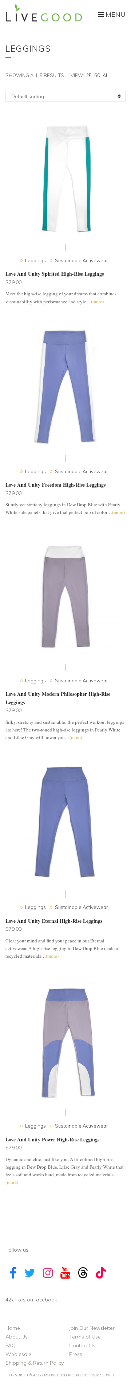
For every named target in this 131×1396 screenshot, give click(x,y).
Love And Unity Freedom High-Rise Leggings (55, 484)
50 (97, 75)
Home (12, 1328)
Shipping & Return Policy (34, 1363)
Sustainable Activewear (81, 260)
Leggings (35, 260)
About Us (16, 1336)
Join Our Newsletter (92, 1328)
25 (89, 75)
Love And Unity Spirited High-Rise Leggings (54, 274)
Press (75, 1354)
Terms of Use (85, 1336)
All (107, 75)
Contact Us (82, 1345)
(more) (76, 737)
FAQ (10, 1345)
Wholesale (18, 1354)
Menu (115, 14)
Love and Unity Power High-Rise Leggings (52, 1139)
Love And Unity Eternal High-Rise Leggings (53, 921)
